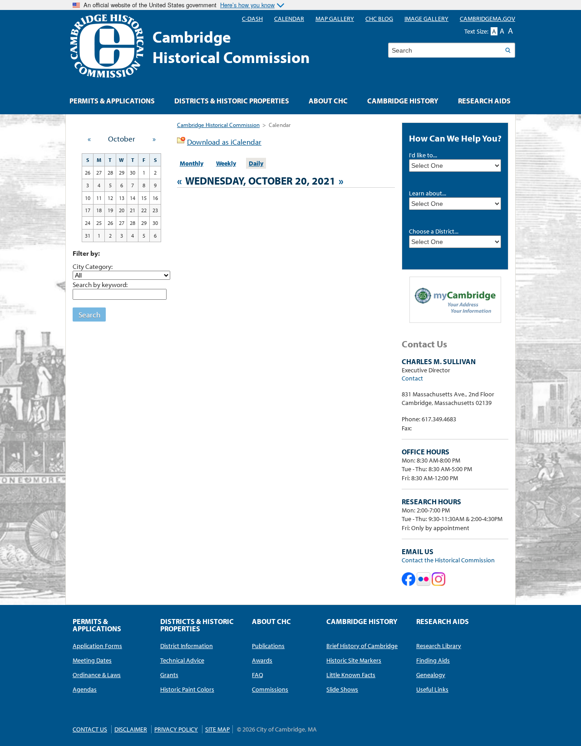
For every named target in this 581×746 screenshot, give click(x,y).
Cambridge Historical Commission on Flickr (423, 579)
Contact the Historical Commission (448, 560)
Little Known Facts (350, 675)
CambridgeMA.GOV (487, 19)
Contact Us (90, 729)
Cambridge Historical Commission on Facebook (408, 579)
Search (89, 314)
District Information (186, 646)
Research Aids (484, 100)
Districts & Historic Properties (231, 100)
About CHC (328, 100)
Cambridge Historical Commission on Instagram (438, 579)
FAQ (257, 675)
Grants (169, 675)
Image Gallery (426, 19)
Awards (262, 660)
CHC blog (379, 19)
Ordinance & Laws (97, 675)
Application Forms (97, 646)
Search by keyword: (100, 284)
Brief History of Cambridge (362, 646)
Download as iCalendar (224, 141)
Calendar (289, 19)
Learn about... (427, 193)
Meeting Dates (92, 660)
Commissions (270, 689)
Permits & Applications (112, 100)
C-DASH (252, 19)
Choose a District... (433, 231)
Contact (412, 378)
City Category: (93, 266)
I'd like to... (423, 155)
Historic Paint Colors (187, 689)
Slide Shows (342, 689)
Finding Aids (433, 660)
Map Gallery (334, 19)
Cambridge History (402, 100)
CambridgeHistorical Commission (231, 46)
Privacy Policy (176, 729)
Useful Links (432, 689)
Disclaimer (130, 729)
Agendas (85, 689)
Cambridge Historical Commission (218, 124)
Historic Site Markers (353, 660)
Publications (268, 646)
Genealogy (430, 675)
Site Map (217, 729)
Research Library (438, 646)
